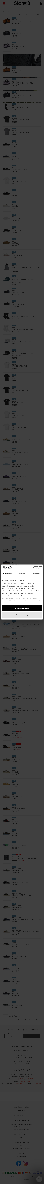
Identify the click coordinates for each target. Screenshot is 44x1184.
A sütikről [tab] (36, 573)
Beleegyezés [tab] (7, 573)
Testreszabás (21, 615)
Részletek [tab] (22, 573)
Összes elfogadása (22, 608)
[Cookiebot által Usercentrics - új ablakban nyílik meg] (33, 567)
